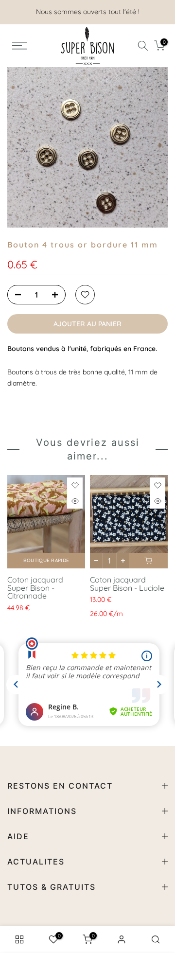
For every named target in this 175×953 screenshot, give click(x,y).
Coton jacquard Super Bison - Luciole (127, 584)
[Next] (160, 521)
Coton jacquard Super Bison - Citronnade (35, 587)
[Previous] (14, 521)
